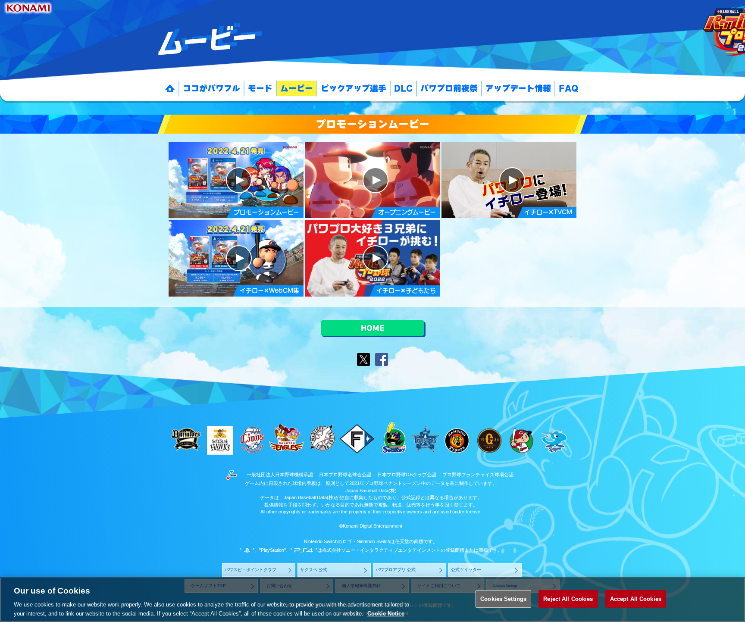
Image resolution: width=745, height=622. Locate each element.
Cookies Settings (503, 599)
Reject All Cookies (568, 599)
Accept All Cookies (635, 599)
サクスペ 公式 (314, 569)
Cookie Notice (385, 613)
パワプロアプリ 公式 (396, 569)
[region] (372, 599)
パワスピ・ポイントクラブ (251, 569)
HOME (373, 328)
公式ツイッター (466, 569)
